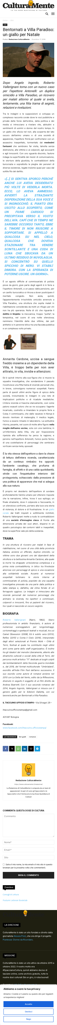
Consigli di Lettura (11, 894)
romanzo (32, 737)
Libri (12, 20)
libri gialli (22, 737)
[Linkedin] (24, 748)
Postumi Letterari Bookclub (15, 900)
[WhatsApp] (18, 748)
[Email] (31, 748)
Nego (28, 1019)
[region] (28, 1004)
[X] (12, 748)
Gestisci (28, 1011)
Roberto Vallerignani (14, 620)
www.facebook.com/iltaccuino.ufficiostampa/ (24, 727)
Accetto (28, 1004)
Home (5, 20)
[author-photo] (28, 776)
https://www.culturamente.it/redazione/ (28, 784)
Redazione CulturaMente (19, 39)
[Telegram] (37, 748)
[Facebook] (5, 748)
